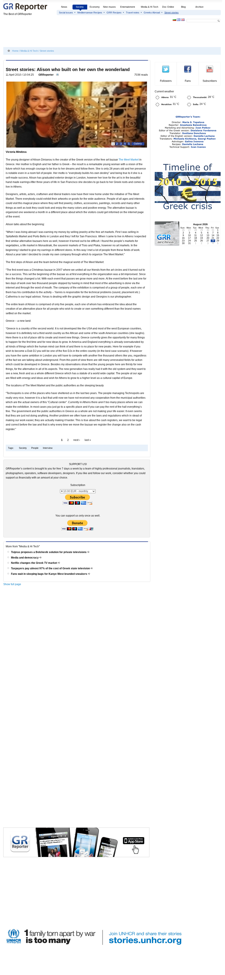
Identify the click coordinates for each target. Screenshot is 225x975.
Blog (183, 6)
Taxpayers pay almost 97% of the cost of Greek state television (51, 568)
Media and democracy (25, 557)
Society (80, 6)
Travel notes (132, 12)
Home (15, 50)
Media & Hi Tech (149, 6)
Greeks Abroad (152, 12)
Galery (138, 143)
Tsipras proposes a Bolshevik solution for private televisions (49, 552)
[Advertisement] (83, 36)
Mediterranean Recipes (89, 12)
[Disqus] (77, 650)
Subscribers (210, 80)
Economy (95, 6)
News (64, 6)
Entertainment (127, 6)
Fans (188, 80)
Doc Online (168, 6)
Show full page (12, 584)
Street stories (171, 12)
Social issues (66, 12)
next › (76, 440)
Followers (166, 80)
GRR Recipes (114, 12)
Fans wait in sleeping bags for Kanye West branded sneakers (49, 573)
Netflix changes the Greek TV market (34, 562)
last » (88, 440)
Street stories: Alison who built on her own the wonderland (68, 69)
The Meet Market (129, 159)
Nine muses (109, 6)
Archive (199, 6)
